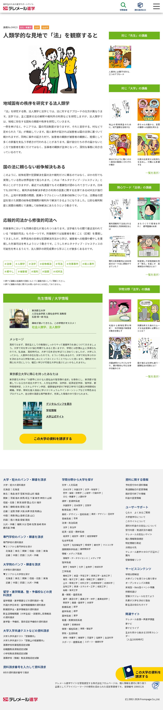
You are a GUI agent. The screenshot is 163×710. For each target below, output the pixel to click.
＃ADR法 (57, 271)
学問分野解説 (132, 574)
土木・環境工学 (70, 582)
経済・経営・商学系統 (73, 531)
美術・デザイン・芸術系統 (75, 514)
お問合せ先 (131, 547)
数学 (65, 566)
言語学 (88, 505)
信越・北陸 (8, 502)
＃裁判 (34, 271)
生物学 (89, 566)
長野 (24, 502)
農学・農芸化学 (70, 598)
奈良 (32, 511)
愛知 (22, 506)
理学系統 (66, 562)
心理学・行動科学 (92, 492)
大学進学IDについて (135, 516)
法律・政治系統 (70, 522)
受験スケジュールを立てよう (139, 596)
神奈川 (43, 498)
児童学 (90, 637)
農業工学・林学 (87, 598)
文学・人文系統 (70, 484)
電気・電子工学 (70, 579)
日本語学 (78, 505)
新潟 (19, 502)
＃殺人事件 (88, 263)
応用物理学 (96, 582)
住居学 (99, 637)
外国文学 (78, 489)
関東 (5, 498)
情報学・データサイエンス (75, 558)
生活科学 (109, 637)
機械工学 (67, 575)
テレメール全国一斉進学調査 (139, 619)
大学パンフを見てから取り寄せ (141, 578)
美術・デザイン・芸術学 (102, 513)
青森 (12, 493)
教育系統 (66, 509)
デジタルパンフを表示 (59, 404)
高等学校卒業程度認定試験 (16, 644)
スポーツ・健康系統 (72, 642)
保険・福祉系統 (70, 628)
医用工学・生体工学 (100, 575)
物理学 (73, 566)
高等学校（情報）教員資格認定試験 (21, 657)
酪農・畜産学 (78, 602)
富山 (29, 502)
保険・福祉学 (86, 628)
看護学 (66, 624)
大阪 (22, 511)
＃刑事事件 (72, 263)
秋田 (27, 493)
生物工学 (67, 586)
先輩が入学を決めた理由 (137, 600)
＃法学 (32, 263)
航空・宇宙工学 (81, 575)
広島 (27, 515)
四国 (5, 519)
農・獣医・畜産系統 (72, 594)
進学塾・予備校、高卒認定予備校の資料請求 (25, 621)
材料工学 (84, 582)
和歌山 (38, 511)
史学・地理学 (91, 489)
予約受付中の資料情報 (136, 484)
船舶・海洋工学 (70, 590)
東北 (5, 493)
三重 (27, 506)
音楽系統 (66, 518)
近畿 (5, 511)
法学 (37, 27)
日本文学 (67, 489)
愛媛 (22, 519)
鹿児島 (6, 527)
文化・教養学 (26, 27)
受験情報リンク (133, 559)
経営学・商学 (78, 536)
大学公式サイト (55, 416)
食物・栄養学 (69, 637)
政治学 (73, 527)
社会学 (45, 27)
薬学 (76, 615)
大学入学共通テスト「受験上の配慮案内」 (24, 640)
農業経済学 (102, 598)
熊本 (44, 524)
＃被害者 (22, 271)
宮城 (22, 493)
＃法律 (7, 263)
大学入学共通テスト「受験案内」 (20, 636)
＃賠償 (45, 271)
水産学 (90, 602)
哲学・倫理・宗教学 (72, 492)
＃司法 (59, 263)
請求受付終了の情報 (135, 493)
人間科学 (82, 496)
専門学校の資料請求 (13, 542)
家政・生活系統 (70, 633)
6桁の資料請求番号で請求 (16, 672)
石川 (34, 502)
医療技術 (76, 624)
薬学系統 (66, 615)
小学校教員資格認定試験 (15, 653)
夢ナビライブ (132, 628)
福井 (39, 502)
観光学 (97, 544)
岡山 (17, 515)
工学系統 (66, 571)
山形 (32, 493)
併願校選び (131, 591)
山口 (32, 515)
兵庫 (27, 511)
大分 (24, 524)
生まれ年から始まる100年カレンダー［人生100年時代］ (141, 636)
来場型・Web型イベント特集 (140, 587)
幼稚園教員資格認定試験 (15, 649)
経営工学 (101, 586)
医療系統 (66, 607)
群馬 (22, 498)
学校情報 (51, 410)
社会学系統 (67, 540)
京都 (17, 511)
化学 (81, 566)
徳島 (17, 519)
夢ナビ (128, 623)
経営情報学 (92, 536)
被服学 (81, 637)
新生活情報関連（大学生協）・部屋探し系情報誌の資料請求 (27, 615)
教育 (76, 509)
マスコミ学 (108, 544)
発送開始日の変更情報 (136, 489)
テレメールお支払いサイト (138, 534)
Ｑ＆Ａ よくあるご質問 (137, 512)
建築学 (100, 579)
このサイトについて (135, 521)
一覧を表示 (152, 173)
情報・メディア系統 (72, 553)
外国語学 (67, 505)
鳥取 (12, 515)
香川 (12, 519)
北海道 (6, 489)
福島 (37, 493)
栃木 (17, 498)
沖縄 (12, 527)
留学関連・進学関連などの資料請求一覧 (23, 600)
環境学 (88, 544)
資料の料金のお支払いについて (141, 525)
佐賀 (34, 524)
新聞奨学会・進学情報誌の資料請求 (21, 609)
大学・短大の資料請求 (14, 484)
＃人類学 (20, 263)
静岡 (12, 506)
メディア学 (96, 558)
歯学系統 (66, 611)
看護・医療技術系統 (72, 620)
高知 (27, 519)
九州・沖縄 (8, 524)
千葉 (32, 498)
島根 (22, 515)
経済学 (66, 536)
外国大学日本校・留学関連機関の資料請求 (24, 604)
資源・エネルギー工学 (84, 586)
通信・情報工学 (87, 579)
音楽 (76, 518)
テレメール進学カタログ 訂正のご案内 (142, 553)
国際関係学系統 (70, 549)
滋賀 (12, 511)
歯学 (76, 610)
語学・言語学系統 (71, 501)
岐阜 (17, 506)
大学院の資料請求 (12, 569)
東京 (37, 498)
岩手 (17, 493)
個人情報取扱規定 (134, 538)
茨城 (12, 498)
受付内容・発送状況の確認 (138, 530)
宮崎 (29, 524)
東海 (5, 506)
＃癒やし (9, 271)
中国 (5, 515)
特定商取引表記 (133, 543)
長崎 (39, 524)
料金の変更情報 (133, 498)
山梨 (49, 498)
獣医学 (66, 602)
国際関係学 (85, 549)
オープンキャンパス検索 (137, 582)
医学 (76, 606)
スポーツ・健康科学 (94, 641)
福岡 (19, 524)
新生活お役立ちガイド (136, 604)
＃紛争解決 (46, 263)
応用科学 (108, 582)
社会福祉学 (77, 544)
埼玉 (27, 498)
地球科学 (99, 566)
